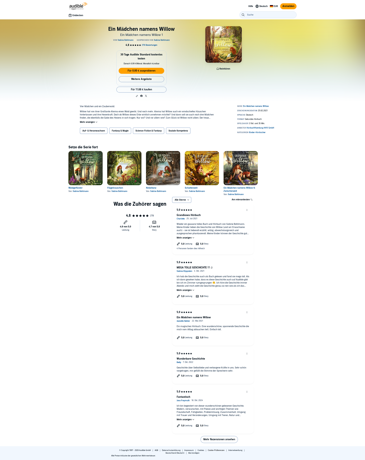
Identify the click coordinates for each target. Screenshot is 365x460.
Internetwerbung (235, 450)
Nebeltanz (151, 187)
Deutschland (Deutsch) (175, 453)
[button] (137, 96)
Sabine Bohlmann (81, 191)
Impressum (189, 450)
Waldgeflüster (75, 187)
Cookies (201, 450)
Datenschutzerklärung (171, 450)
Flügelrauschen (115, 187)
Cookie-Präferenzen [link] (216, 450)
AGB (157, 450)
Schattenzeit (191, 187)
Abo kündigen (193, 453)
